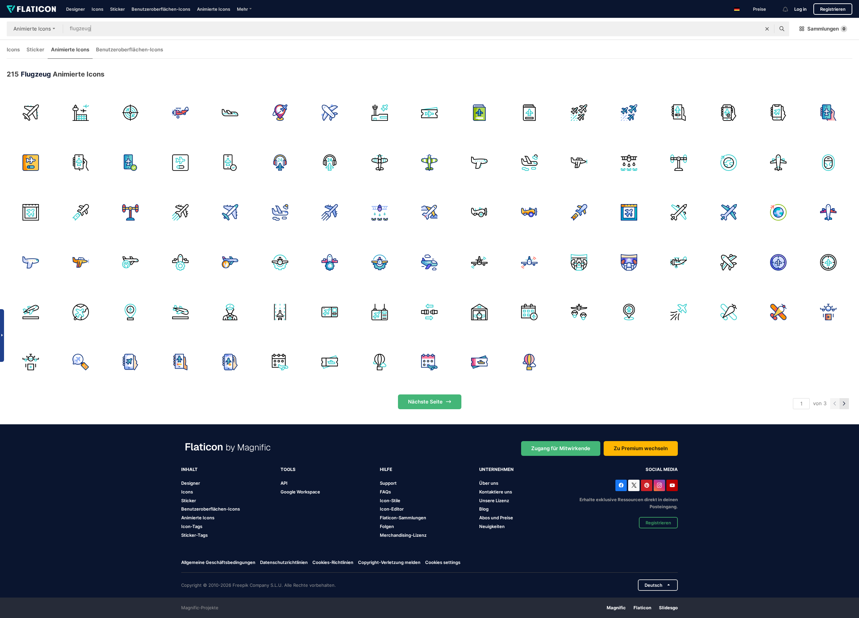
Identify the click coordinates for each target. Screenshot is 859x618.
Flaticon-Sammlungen (403, 517)
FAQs (385, 491)
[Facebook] (621, 485)
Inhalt (189, 469)
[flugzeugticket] (330, 362)
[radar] (130, 113)
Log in (800, 9)
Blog (484, 509)
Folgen (387, 526)
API (284, 483)
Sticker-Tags (194, 535)
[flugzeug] (31, 113)
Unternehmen (496, 469)
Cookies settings (442, 562)
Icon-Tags (191, 526)
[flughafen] (81, 113)
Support (388, 483)
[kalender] (529, 312)
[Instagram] (659, 485)
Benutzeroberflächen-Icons (161, 9)
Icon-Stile (390, 500)
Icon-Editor (392, 509)
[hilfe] (828, 312)
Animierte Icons (213, 9)
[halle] (479, 312)
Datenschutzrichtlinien (284, 562)
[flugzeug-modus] (679, 113)
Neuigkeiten (492, 526)
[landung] (180, 312)
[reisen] (81, 312)
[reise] (280, 113)
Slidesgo (668, 607)
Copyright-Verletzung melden (389, 562)
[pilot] (230, 312)
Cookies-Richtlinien (332, 562)
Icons (97, 9)
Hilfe (386, 469)
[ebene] (728, 312)
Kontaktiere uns (495, 491)
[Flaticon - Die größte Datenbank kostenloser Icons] (31, 9)
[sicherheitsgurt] (429, 312)
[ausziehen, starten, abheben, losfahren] (31, 312)
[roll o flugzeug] (679, 163)
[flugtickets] (429, 113)
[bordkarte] (330, 312)
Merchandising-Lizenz (403, 535)
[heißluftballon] (380, 362)
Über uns (488, 483)
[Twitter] (634, 485)
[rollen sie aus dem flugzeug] (130, 212)
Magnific (616, 607)
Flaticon (642, 607)
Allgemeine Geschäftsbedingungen (218, 562)
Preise (759, 9)
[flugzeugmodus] (130, 362)
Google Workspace (300, 491)
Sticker (117, 9)
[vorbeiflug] (679, 312)
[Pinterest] (646, 485)
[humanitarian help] (579, 312)
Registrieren (833, 9)
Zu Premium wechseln (641, 448)
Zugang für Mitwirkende (560, 448)
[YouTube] (672, 485)
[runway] (280, 312)
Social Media (662, 469)
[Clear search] (767, 28)
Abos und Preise (496, 517)
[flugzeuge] (579, 113)
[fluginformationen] (380, 312)
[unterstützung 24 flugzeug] (280, 163)
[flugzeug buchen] (479, 113)
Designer (75, 9)
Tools (288, 469)
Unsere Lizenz (494, 500)
